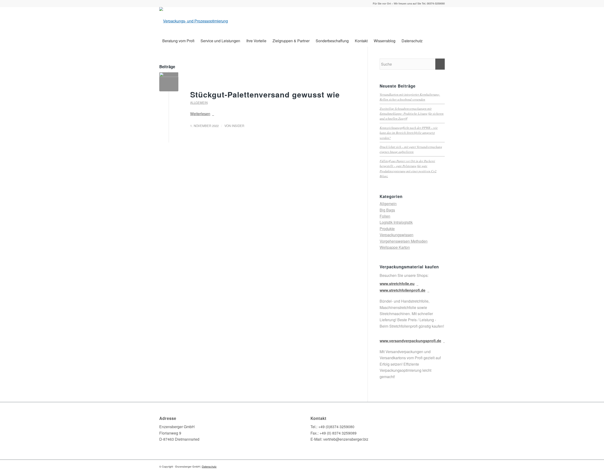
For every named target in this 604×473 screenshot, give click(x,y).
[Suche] (442, 41)
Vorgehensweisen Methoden (404, 241)
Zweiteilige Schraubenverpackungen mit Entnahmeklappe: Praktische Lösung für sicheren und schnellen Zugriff (412, 113)
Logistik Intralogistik (396, 222)
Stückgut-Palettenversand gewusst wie (265, 94)
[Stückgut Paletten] (168, 81)
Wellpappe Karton (395, 247)
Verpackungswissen (396, 234)
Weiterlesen (200, 113)
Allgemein (199, 102)
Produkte (387, 228)
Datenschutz (209, 466)
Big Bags (387, 210)
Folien (385, 216)
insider (238, 125)
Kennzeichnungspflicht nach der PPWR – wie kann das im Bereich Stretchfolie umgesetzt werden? (409, 132)
